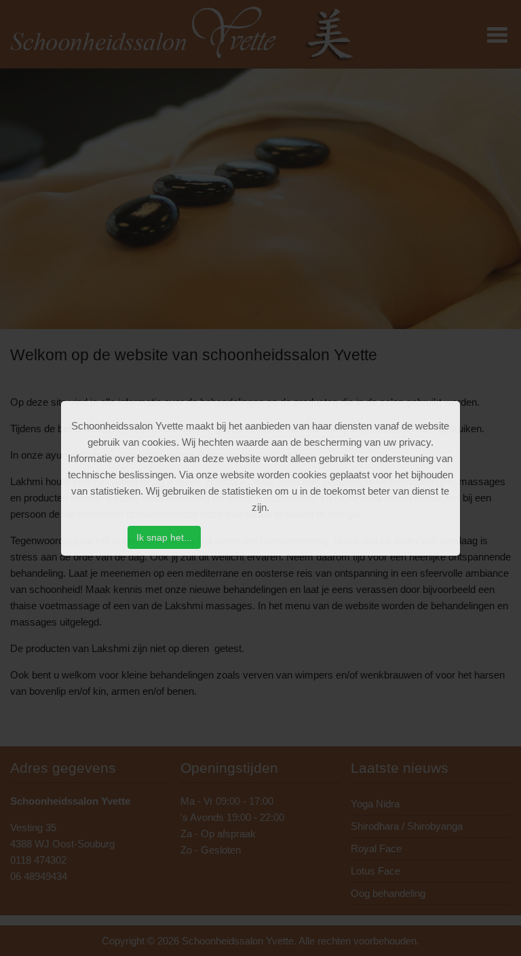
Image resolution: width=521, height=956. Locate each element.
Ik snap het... (164, 537)
